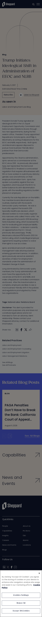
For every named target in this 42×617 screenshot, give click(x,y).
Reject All (21, 603)
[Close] (39, 573)
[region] (21, 593)
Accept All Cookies (21, 611)
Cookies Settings (21, 595)
